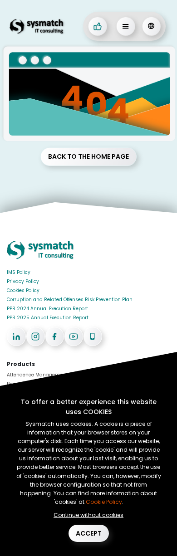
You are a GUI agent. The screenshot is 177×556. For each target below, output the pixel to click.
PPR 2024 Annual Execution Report (47, 308)
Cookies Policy (23, 290)
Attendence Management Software (48, 374)
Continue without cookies (88, 515)
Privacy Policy (23, 281)
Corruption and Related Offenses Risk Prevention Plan (70, 299)
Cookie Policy (104, 502)
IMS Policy (18, 272)
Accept (89, 533)
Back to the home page (88, 156)
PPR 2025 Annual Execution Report (47, 317)
